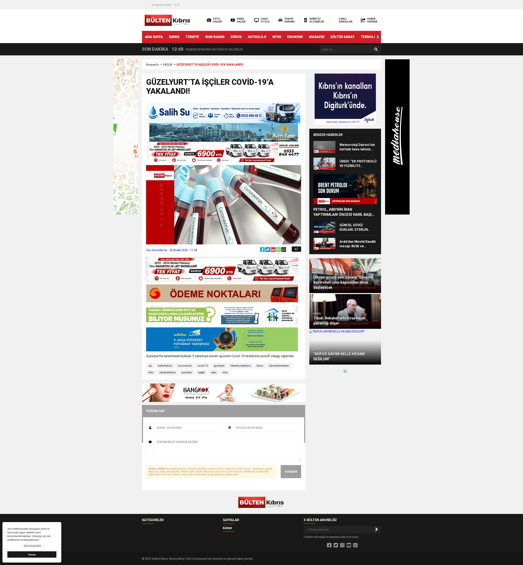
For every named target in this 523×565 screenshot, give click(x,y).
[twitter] (268, 250)
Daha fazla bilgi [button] (32, 545)
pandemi (187, 372)
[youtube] (349, 545)
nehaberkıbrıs (168, 372)
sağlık (201, 372)
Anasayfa (152, 64)
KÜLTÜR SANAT (343, 37)
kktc (151, 372)
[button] (378, 37)
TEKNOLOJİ (370, 37)
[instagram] (342, 545)
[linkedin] (273, 250)
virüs (225, 372)
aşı (150, 365)
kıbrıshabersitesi (279, 365)
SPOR (276, 37)
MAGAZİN (316, 37)
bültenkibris (165, 365)
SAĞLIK (167, 64)
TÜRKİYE (192, 37)
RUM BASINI (215, 37)
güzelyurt (219, 365)
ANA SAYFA (154, 37)
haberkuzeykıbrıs (240, 365)
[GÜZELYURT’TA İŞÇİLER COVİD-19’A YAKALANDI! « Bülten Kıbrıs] (168, 19)
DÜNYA (236, 37)
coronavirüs (185, 365)
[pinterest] (278, 250)
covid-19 (203, 365)
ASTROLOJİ (257, 37)
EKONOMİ (295, 37)
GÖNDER (291, 471)
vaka (213, 372)
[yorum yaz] (289, 250)
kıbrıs (260, 365)
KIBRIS (174, 37)
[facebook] (262, 250)
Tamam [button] (32, 554)
